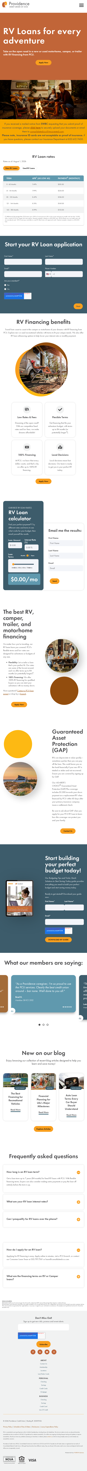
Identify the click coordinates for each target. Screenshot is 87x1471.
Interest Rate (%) (30, 541)
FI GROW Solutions (79, 1452)
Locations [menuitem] (43, 1370)
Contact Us (68, 831)
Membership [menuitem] (43, 1367)
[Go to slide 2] (43, 1025)
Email (51, 563)
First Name (53, 538)
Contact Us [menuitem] (43, 1364)
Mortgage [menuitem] (43, 1392)
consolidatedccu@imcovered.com (47, 131)
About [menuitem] (43, 1360)
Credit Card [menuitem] (43, 1406)
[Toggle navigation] (81, 6)
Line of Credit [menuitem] (43, 1410)
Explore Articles (43, 1129)
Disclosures (35, 1427)
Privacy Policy (7, 1427)
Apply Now (43, 62)
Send (55, 581)
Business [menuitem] (43, 1396)
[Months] (26, 555)
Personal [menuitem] (43, 1378)
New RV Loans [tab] (11, 168)
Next (78, 306)
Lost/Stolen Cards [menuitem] (43, 1374)
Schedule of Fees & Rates (22, 1427)
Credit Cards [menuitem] (43, 1388)
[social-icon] (33, 1352)
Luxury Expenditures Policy (49, 1427)
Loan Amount (14, 540)
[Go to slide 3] (47, 1025)
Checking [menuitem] (43, 1382)
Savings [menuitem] (43, 1385)
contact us (49, 1436)
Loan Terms (10, 555)
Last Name (53, 550)
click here (35, 127)
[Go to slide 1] (39, 1025)
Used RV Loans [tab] (29, 168)
